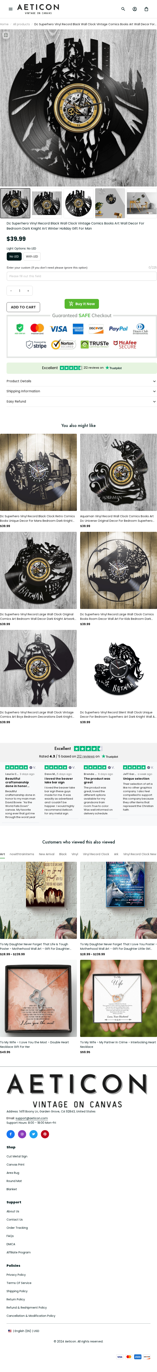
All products (21, 24)
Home (4, 24)
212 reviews (86, 756)
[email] (32, 1118)
